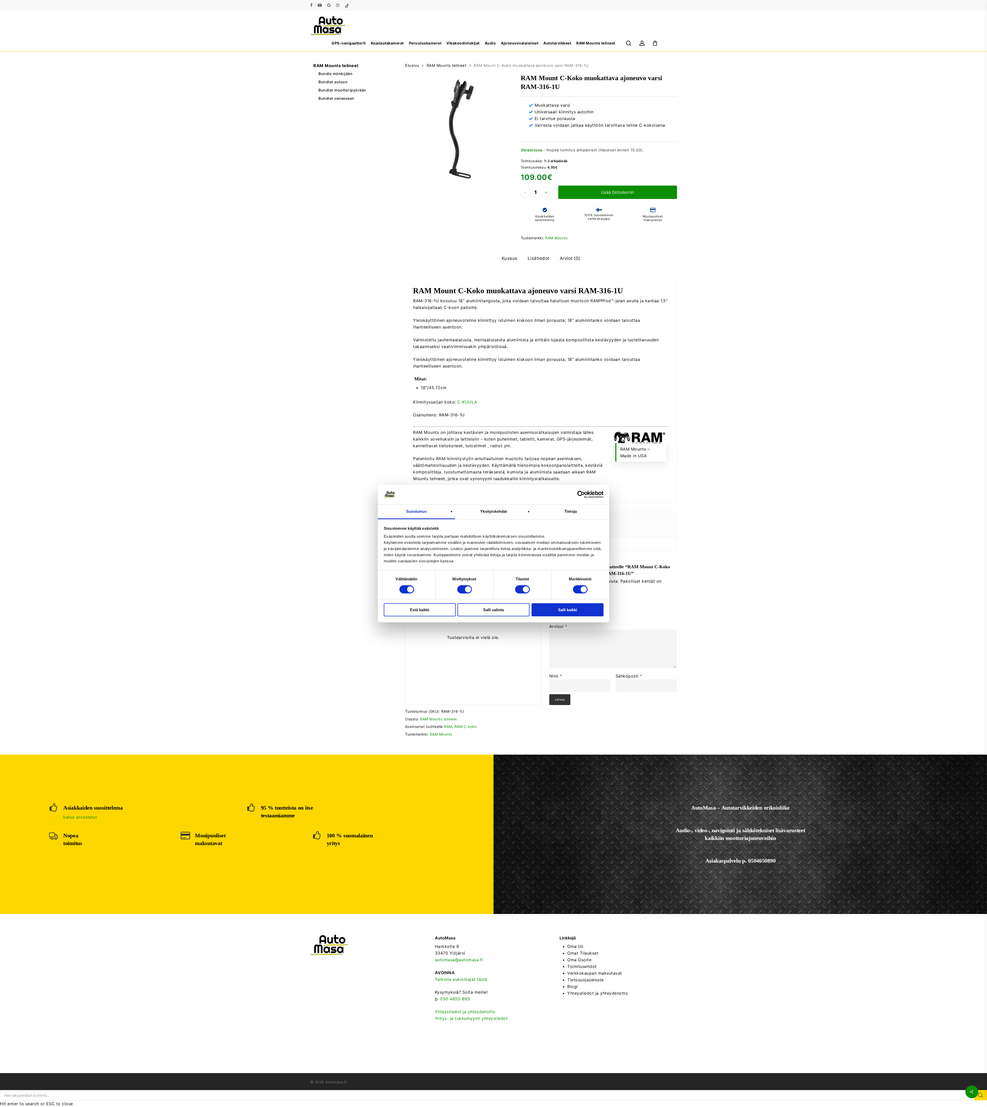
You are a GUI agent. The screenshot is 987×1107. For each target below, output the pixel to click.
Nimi (555, 676)
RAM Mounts (556, 238)
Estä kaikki (419, 610)
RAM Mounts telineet (336, 65)
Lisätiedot (539, 258)
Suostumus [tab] (416, 511)
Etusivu (412, 65)
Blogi (572, 986)
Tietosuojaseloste (585, 979)
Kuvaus (509, 258)
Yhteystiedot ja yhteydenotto (465, 1011)
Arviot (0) (570, 258)
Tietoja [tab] (570, 511)
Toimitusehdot (582, 966)
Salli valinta (493, 610)
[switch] (464, 589)
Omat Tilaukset (582, 953)
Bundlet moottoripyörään (342, 90)
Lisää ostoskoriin (617, 192)
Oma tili (575, 946)
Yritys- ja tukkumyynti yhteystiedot (471, 1018)
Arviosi (558, 626)
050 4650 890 (455, 998)
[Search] (980, 1095)
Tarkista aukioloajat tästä (461, 979)
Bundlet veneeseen (336, 98)
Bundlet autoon (333, 82)
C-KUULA (467, 402)
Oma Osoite (579, 959)
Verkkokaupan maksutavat (594, 973)
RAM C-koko (465, 726)
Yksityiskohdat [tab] (493, 511)
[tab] (510, 258)
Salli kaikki (567, 610)
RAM (448, 726)
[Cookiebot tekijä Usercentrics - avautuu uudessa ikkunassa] (581, 494)
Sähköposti (629, 676)
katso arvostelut (80, 817)
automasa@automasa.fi (459, 959)
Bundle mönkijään (335, 73)
